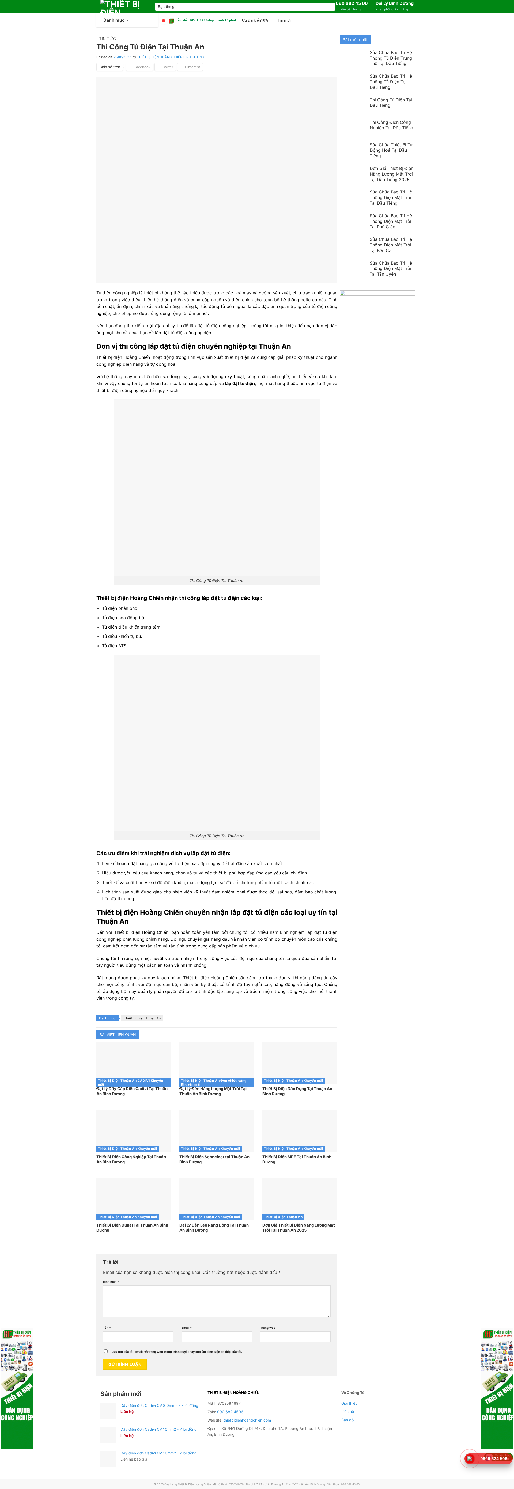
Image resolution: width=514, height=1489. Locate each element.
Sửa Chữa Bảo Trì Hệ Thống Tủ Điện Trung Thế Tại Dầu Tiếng (391, 58)
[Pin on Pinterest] (190, 67)
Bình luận (111, 1282)
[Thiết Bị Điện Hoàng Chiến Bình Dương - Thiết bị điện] (123, 6)
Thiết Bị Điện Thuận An (142, 1018)
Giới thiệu (349, 1403)
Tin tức (107, 38)
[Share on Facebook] (139, 67)
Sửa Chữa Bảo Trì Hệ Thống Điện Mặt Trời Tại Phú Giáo (391, 221)
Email (187, 1328)
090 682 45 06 (352, 3)
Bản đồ (347, 1420)
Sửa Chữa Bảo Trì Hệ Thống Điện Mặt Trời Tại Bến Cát (391, 245)
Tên (107, 1328)
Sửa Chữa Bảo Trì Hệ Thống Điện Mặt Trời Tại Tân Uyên (391, 268)
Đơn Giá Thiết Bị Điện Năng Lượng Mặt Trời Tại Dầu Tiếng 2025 (391, 174)
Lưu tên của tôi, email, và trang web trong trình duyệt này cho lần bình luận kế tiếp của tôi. (177, 1352)
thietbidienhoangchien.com (247, 1420)
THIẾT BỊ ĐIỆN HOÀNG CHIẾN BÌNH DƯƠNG (170, 57)
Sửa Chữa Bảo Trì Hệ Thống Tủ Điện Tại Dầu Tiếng (391, 81)
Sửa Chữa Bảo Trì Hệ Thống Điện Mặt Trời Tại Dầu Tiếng (391, 197)
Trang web (267, 1328)
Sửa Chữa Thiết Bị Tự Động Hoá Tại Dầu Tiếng (391, 150)
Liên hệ (347, 1411)
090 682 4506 (230, 1412)
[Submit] (330, 6)
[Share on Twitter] (165, 67)
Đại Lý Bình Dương (395, 3)
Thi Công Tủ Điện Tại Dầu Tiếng (391, 102)
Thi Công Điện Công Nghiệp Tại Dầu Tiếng (391, 125)
